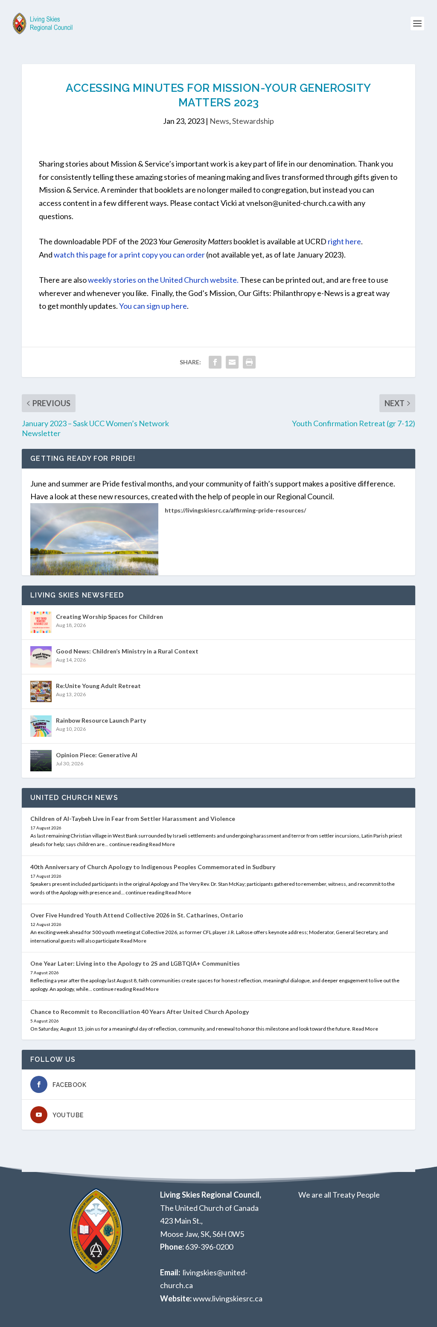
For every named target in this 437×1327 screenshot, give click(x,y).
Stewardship (253, 121)
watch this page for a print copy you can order (129, 254)
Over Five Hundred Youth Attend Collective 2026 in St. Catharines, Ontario (136, 915)
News (219, 121)
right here (344, 241)
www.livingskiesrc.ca (227, 1298)
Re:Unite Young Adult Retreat (98, 685)
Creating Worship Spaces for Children (109, 616)
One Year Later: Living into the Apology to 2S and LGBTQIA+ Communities (135, 963)
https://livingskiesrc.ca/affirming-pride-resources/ (235, 510)
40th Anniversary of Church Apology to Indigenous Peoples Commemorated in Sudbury (152, 866)
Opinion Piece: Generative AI (96, 755)
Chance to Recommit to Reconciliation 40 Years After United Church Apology (139, 1011)
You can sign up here (153, 306)
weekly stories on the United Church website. (163, 279)
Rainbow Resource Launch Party (101, 720)
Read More (162, 844)
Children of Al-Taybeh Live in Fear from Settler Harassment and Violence (132, 818)
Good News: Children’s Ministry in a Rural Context (127, 651)
